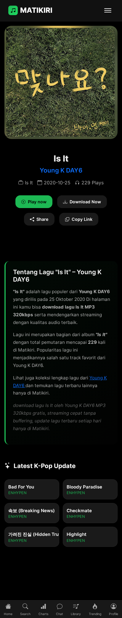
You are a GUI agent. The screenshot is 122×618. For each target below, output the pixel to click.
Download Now (85, 201)
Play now (37, 201)
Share (42, 219)
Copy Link (82, 219)
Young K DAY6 (61, 170)
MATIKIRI (36, 10)
